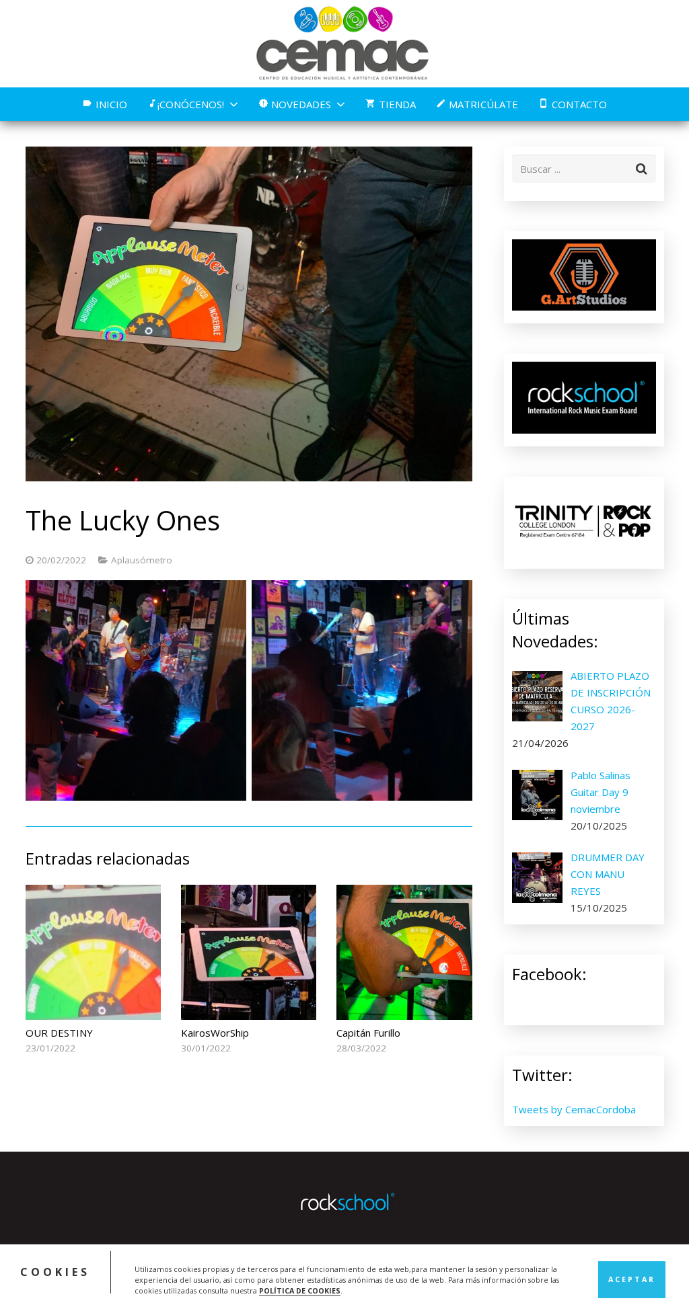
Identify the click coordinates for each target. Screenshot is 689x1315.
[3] (362, 690)
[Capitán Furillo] (404, 952)
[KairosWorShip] (248, 952)
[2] (136, 690)
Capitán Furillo (368, 1032)
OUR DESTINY (59, 1032)
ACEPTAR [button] (631, 1279)
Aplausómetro (141, 560)
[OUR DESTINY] (93, 952)
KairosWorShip (215, 1032)
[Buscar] (642, 169)
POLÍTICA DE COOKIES (299, 1291)
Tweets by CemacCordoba (574, 1109)
